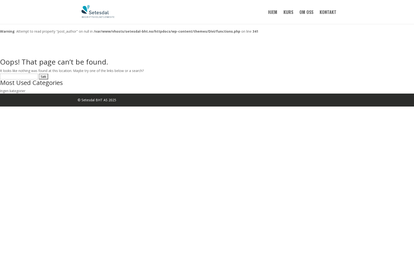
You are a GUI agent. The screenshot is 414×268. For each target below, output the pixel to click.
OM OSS (306, 12)
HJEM (272, 12)
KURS (288, 12)
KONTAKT (328, 12)
